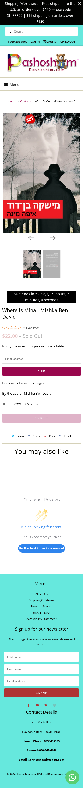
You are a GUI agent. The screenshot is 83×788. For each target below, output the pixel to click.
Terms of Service (41, 606)
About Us (41, 594)
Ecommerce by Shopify (62, 774)
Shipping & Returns (41, 600)
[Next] (52, 237)
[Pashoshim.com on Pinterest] (46, 705)
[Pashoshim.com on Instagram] (54, 705)
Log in (35, 41)
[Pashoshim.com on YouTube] (37, 705)
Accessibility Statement (41, 619)
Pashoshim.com (26, 774)
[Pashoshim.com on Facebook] (28, 705)
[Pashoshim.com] (41, 63)
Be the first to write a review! (41, 548)
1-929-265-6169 (17, 41)
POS (39, 774)
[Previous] (31, 237)
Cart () (51, 41)
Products (25, 101)
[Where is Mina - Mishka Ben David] (41, 173)
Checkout (67, 41)
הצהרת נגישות (41, 613)
